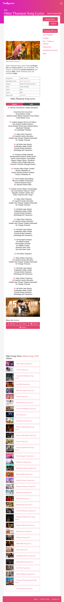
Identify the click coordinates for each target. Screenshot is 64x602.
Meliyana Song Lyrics (23, 537)
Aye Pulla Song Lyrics (23, 384)
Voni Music (23, 95)
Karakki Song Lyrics (22, 498)
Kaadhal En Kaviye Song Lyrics (26, 468)
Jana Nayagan (48, 35)
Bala (5, 10)
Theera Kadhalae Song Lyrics (25, 574)
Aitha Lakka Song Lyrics (24, 364)
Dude (44, 53)
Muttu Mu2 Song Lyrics (24, 543)
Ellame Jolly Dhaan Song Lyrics (26, 435)
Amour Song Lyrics (22, 370)
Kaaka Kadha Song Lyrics (24, 474)
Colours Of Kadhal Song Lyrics (26, 409)
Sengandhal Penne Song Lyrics (26, 556)
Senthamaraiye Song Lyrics (25, 562)
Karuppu (46, 38)
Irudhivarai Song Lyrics (23, 462)
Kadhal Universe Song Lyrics (25, 480)
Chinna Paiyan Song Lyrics (24, 402)
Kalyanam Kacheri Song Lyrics (26, 486)
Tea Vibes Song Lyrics (23, 568)
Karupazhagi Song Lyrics (24, 505)
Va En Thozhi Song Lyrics (24, 588)
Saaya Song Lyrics (22, 550)
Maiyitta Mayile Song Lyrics (25, 525)
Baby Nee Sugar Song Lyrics (25, 390)
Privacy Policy (45, 599)
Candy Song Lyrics (22, 396)
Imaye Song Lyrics (22, 441)
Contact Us (55, 599)
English (14, 104)
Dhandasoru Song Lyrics (24, 421)
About (36, 599)
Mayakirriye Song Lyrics (24, 531)
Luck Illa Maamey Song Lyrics (26, 511)
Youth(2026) (47, 47)
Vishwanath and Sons (50, 50)
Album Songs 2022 (54, 13)
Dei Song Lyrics (21, 415)
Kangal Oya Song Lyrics (24, 492)
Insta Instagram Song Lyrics (25, 456)
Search (53, 23)
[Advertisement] (23, 28)
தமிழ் (31, 104)
